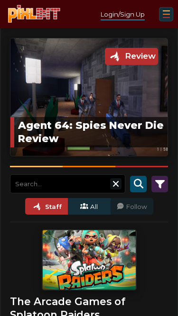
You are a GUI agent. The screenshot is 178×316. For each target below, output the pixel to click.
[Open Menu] (166, 14)
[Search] (138, 183)
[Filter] (159, 183)
